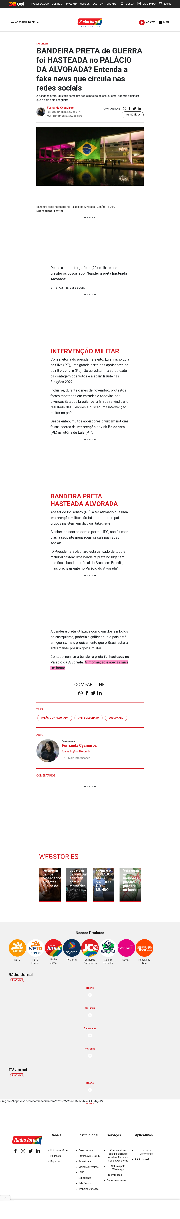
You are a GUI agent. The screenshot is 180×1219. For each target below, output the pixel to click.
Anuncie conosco (116, 1180)
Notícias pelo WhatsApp (118, 1168)
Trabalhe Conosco (89, 1189)
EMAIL (167, 3)
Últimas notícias (59, 1150)
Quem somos (86, 1150)
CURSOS (85, 3)
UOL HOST (57, 3)
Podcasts (55, 1155)
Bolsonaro (116, 717)
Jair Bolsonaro (88, 717)
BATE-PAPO (149, 3)
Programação (114, 1174)
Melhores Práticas (89, 1167)
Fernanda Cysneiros (60, 107)
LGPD (82, 1172)
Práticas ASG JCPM (89, 1155)
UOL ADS (111, 3)
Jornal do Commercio (146, 1152)
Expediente (85, 1177)
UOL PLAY (98, 3)
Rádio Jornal (142, 1159)
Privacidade (85, 1161)
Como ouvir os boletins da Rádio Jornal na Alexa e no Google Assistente (118, 1155)
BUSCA (130, 3)
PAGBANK (71, 3)
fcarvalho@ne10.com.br (76, 751)
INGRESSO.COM (40, 3)
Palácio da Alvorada (54, 717)
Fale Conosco (86, 1183)
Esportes (55, 1161)
